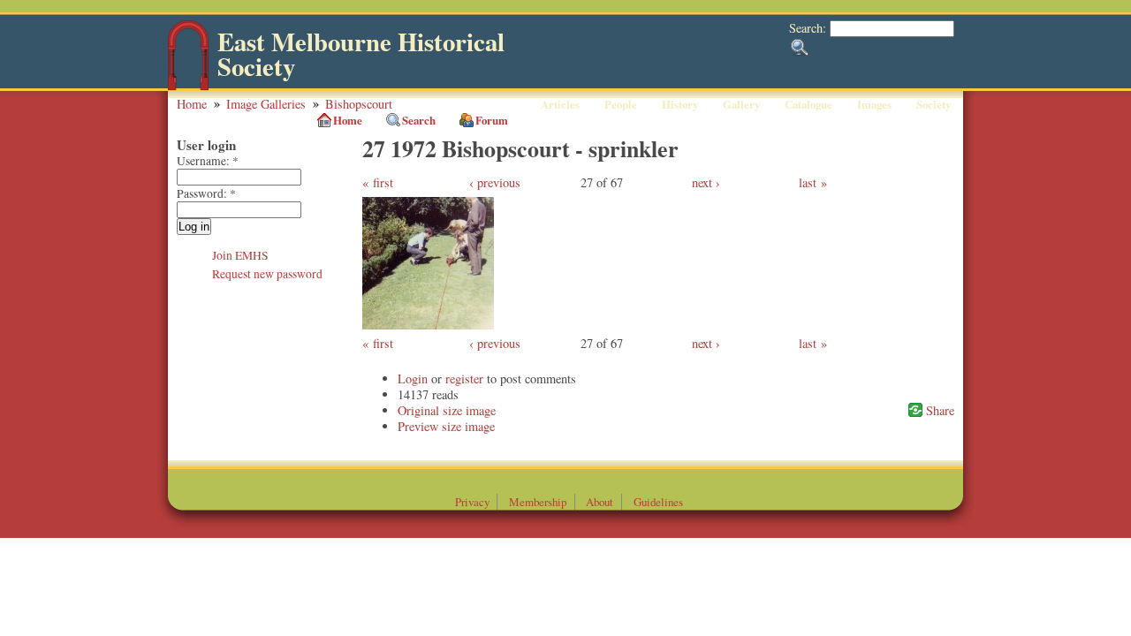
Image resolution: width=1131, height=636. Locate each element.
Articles (560, 104)
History (680, 104)
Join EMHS (240, 255)
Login (413, 378)
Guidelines (658, 502)
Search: (809, 27)
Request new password (267, 274)
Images (874, 104)
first (383, 182)
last (807, 182)
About (599, 502)
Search (419, 120)
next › (706, 182)
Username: (208, 161)
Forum (491, 120)
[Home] (188, 86)
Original (418, 410)
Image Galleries (266, 103)
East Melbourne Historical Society (361, 54)
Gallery (741, 104)
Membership (537, 502)
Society (933, 104)
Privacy (472, 502)
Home (192, 103)
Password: (206, 193)
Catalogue (808, 104)
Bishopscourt (358, 103)
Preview (418, 426)
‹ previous (494, 182)
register (464, 378)
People (620, 104)
